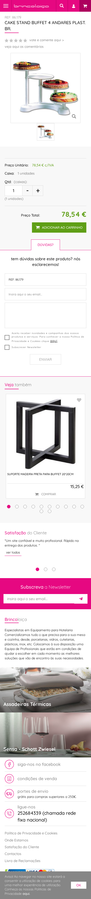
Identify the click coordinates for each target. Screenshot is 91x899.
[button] (8, 506)
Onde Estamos (16, 840)
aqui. (26, 894)
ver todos (13, 552)
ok (78, 885)
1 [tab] (37, 569)
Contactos (13, 853)
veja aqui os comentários (24, 46)
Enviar (45, 359)
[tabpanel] (45, 543)
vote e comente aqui (45, 40)
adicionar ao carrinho (62, 227)
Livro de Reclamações (22, 861)
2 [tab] (45, 569)
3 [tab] (54, 569)
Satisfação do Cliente (22, 847)
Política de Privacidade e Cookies (31, 833)
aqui (53, 341)
